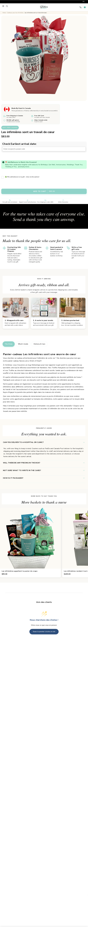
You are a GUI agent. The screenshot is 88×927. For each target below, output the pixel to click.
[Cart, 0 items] (85, 7)
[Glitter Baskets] (44, 7)
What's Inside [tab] (23, 344)
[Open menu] (3, 6)
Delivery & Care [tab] (39, 344)
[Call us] (80, 7)
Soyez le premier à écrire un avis (44, 632)
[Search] (7, 6)
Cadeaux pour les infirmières (15, 13)
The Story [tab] (8, 344)
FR (83, 2)
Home (4, 13)
